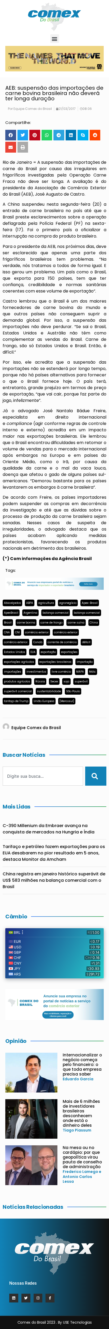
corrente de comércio (62, 642)
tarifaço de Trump (16, 701)
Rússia (40, 681)
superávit (81, 681)
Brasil (8, 623)
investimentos (36, 672)
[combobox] (43, 776)
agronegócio (67, 603)
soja (66, 681)
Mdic (92, 672)
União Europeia (44, 701)
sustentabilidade (49, 691)
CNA (7, 632)
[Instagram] (38, 1298)
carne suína (76, 623)
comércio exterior (37, 632)
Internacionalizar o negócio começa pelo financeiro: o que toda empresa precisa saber (82, 1064)
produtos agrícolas (17, 681)
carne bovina (26, 623)
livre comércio (61, 672)
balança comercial (56, 613)
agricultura (46, 603)
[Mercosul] (67, 701)
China (94, 623)
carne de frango (51, 623)
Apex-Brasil (90, 603)
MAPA (80, 672)
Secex (54, 681)
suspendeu (33, 204)
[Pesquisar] (95, 776)
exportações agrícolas (19, 662)
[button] (54, 38)
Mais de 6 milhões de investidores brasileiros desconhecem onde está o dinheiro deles (81, 1113)
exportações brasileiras (55, 662)
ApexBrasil (11, 613)
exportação (48, 652)
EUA (32, 652)
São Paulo (73, 691)
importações (12, 672)
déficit (86, 642)
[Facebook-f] (50, 1298)
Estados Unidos (14, 652)
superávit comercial (18, 691)
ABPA (29, 603)
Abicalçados (12, 603)
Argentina (30, 613)
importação (85, 662)
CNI (17, 632)
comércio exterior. (16, 642)
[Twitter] (25, 1298)
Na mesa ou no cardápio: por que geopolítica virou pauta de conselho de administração (82, 1157)
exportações (69, 652)
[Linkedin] (13, 1298)
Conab (37, 642)
